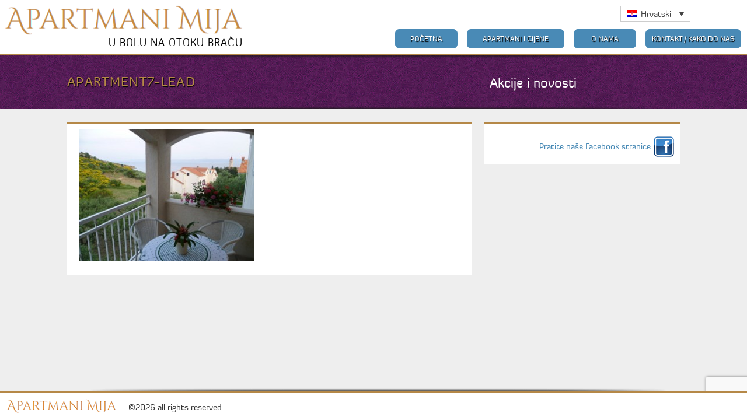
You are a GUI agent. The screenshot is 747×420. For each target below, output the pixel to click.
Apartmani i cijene (516, 38)
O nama (605, 38)
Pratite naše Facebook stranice (595, 146)
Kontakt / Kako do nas (693, 38)
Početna (426, 38)
